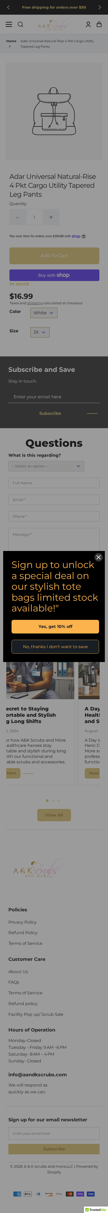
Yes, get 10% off (55, 626)
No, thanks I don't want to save (55, 646)
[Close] (98, 557)
